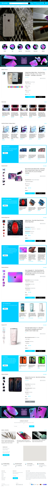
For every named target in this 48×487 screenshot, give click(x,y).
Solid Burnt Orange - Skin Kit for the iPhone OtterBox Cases (23, 366)
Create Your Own (4, 472)
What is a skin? (4, 477)
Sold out (30, 401)
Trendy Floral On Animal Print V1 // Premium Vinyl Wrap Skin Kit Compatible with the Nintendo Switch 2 (41, 156)
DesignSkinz (27, 77)
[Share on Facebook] (40, 78)
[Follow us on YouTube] (22, 484)
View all (45, 123)
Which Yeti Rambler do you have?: (32, 337)
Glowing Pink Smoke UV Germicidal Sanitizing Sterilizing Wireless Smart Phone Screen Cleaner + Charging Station (23, 136)
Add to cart (30, 193)
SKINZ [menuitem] (2, 6)
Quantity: (26, 190)
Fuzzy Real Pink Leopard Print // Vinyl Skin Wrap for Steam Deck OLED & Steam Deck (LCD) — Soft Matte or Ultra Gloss (15, 114)
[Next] (46, 47)
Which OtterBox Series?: (30, 388)
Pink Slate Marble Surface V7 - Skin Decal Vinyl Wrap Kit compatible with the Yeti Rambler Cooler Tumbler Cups (34, 329)
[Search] (29, 3)
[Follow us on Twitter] (17, 484)
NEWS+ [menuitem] (20, 6)
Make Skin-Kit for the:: (32, 179)
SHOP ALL (5, 205)
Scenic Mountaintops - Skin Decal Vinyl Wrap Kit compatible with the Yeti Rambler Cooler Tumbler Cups (23, 315)
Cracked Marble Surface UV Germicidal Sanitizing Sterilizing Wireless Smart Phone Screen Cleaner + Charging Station (32, 136)
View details (45, 69)
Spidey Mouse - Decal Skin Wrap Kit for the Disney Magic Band (22, 208)
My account (38, 3)
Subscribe (31, 426)
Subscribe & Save (43, 0)
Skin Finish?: (28, 392)
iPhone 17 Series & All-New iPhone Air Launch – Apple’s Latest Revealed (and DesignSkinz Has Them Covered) (8, 441)
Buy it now (40, 193)
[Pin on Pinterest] (41, 78)
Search (2, 473)
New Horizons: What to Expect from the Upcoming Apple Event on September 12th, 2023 (24, 441)
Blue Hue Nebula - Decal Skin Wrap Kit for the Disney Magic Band (41, 208)
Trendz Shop (3, 479)
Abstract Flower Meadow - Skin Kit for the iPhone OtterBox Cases (32, 366)
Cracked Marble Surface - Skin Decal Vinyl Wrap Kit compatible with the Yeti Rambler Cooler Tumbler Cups (41, 315)
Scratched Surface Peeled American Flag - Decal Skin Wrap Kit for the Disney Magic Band (32, 208)
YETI (25, 332)
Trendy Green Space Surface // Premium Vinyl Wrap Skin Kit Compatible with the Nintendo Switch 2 (32, 156)
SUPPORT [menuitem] (15, 6)
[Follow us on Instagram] (19, 484)
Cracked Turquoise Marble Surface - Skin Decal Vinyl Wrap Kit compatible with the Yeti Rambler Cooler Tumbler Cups (32, 315)
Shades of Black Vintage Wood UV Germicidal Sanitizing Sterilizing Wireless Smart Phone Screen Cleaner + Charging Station (14, 136)
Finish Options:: (29, 341)
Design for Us (3, 478)
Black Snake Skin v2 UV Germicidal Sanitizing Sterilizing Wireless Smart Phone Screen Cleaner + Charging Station (41, 136)
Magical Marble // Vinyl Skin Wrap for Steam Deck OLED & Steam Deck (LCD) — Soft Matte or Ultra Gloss (6, 114)
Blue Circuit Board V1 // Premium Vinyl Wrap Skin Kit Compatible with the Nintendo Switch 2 (23, 156)
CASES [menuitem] (6, 6)
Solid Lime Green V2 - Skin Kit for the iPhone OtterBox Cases (41, 366)
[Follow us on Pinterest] (20, 484)
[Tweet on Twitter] (43, 78)
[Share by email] (44, 78)
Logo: (27, 90)
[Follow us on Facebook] (16, 484)
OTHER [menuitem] (11, 6)
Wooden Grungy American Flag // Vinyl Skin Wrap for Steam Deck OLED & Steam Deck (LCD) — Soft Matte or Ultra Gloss (33, 114)
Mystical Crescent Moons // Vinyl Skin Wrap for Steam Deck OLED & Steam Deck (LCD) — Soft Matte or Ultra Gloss (23, 114)
